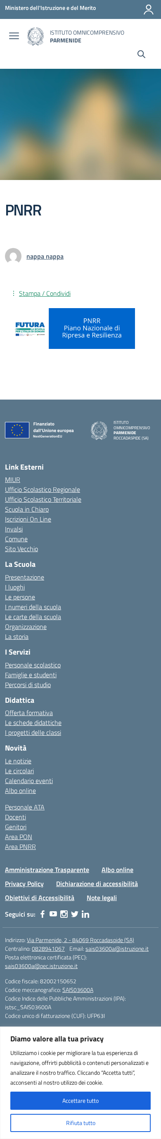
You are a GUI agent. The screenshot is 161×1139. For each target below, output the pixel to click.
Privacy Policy (24, 884)
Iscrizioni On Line (28, 519)
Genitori (15, 827)
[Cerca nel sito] (141, 55)
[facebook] (42, 914)
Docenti (15, 817)
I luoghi (15, 587)
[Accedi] (148, 9)
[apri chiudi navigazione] (14, 37)
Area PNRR (20, 846)
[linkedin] (85, 914)
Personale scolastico (33, 665)
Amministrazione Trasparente (47, 870)
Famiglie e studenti (31, 675)
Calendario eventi (29, 781)
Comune (16, 539)
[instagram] (64, 914)
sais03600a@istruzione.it (117, 948)
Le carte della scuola (33, 617)
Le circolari (19, 771)
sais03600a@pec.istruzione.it (41, 965)
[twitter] (74, 914)
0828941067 (48, 948)
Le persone (20, 597)
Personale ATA (25, 807)
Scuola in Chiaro (27, 509)
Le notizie (18, 761)
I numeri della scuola (33, 607)
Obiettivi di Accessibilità (39, 898)
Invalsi (14, 529)
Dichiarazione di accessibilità (97, 884)
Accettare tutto (80, 1100)
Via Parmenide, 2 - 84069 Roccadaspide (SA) (80, 940)
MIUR (12, 479)
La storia (16, 636)
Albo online (20, 790)
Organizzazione (26, 626)
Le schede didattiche (33, 722)
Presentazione (24, 577)
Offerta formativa (29, 713)
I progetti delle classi (33, 732)
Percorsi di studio (28, 685)
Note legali (102, 898)
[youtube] (53, 914)
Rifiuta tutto (80, 1122)
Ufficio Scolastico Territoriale (43, 499)
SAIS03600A (77, 989)
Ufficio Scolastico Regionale (42, 489)
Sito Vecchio (21, 549)
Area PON (18, 837)
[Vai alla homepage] (35, 36)
